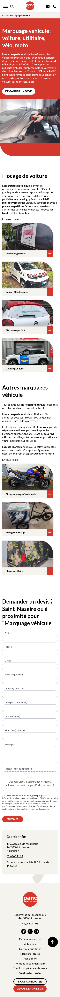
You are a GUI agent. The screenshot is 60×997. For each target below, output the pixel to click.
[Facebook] (23, 931)
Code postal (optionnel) (16, 702)
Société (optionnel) (14, 674)
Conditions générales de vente (30, 968)
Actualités (30, 943)
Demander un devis (18, 91)
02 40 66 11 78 (15, 856)
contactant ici (42, 809)
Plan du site (30, 958)
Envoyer (13, 819)
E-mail (8, 660)
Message (9, 744)
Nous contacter (30, 981)
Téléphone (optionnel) (15, 730)
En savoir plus (10, 219)
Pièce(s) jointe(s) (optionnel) (18, 768)
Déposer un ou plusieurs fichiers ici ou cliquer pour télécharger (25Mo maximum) (30, 783)
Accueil (5, 15)
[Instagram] (36, 931)
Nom (7, 632)
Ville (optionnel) (12, 716)
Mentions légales (30, 953)
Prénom (8, 646)
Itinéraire (12, 850)
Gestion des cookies (30, 973)
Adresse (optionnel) (14, 688)
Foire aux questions (30, 948)
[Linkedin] (30, 931)
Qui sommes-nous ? (30, 939)
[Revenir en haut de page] (53, 942)
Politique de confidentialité (30, 963)
